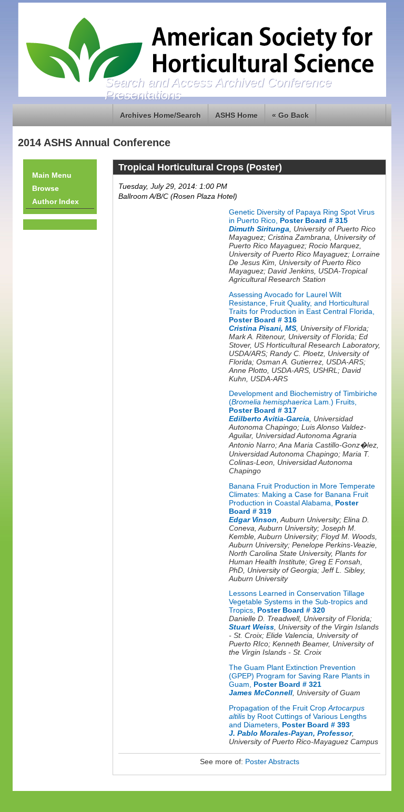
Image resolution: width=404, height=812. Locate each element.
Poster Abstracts (272, 761)
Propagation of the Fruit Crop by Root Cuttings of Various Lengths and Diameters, (298, 716)
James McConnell (260, 692)
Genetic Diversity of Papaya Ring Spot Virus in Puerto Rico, (302, 216)
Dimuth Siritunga (259, 229)
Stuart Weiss (251, 627)
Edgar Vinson (253, 519)
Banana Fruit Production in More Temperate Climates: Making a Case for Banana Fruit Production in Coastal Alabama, (302, 498)
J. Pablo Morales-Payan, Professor (290, 733)
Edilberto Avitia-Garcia (269, 418)
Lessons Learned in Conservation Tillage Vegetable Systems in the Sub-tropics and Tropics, (298, 601)
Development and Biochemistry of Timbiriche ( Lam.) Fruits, (303, 401)
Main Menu (52, 175)
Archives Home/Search (160, 115)
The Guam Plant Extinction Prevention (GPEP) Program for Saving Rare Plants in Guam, (299, 675)
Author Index (55, 201)
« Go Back (290, 115)
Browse (45, 188)
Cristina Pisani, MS (262, 328)
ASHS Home (236, 115)
